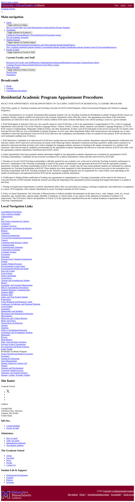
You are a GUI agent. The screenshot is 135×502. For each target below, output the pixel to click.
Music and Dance (8, 321)
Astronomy (5, 224)
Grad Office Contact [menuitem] (50, 65)
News (8, 460)
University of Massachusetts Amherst (118, 491)
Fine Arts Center (8, 271)
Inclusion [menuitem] (58, 45)
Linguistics (5, 309)
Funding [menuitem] (65, 45)
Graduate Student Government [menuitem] (39, 47)
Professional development (17, 475)
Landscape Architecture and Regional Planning (20, 304)
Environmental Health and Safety (15, 269)
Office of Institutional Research (14, 330)
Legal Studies (6, 306)
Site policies (73, 494)
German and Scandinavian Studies (15, 280)
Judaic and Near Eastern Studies (14, 297)
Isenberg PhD (7, 295)
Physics (4, 337)
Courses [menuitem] (57, 35)
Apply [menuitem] (9, 22)
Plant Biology (7, 340)
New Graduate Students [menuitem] (16, 47)
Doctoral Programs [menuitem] (46, 35)
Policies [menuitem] (72, 45)
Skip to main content (9, 2)
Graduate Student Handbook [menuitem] (64, 47)
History (4, 283)
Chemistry (5, 233)
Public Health (6, 349)
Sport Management (9, 361)
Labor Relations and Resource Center (16, 302)
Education (5, 257)
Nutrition (5, 328)
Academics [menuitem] (11, 30)
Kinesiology (6, 299)
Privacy (82, 494)
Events (9, 463)
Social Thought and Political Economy (17, 354)
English (4, 261)
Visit (116, 5)
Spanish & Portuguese (10, 358)
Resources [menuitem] (112, 47)
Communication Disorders (12, 247)
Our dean (10, 458)
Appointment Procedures (16, 91)
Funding (9, 88)
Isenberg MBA (7, 292)
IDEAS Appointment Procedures (14, 287)
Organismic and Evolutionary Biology (17, 332)
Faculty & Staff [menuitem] (12, 50)
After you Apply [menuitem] (25, 27)
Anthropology (7, 216)
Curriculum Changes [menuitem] (79, 62)
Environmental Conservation (13, 266)
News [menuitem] (8, 72)
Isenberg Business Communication (15, 290)
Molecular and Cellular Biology (14, 318)
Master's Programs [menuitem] (31, 35)
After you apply (13, 441)
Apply (123, 5)
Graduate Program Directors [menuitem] (18, 65)
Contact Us (11, 465)
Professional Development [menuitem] (17, 45)
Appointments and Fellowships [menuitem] (41, 45)
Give (130, 5)
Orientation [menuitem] (11, 75)
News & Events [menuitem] (13, 67)
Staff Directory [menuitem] (36, 65)
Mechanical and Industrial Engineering (17, 313)
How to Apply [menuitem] (12, 27)
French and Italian (8, 276)
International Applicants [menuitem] (42, 27)
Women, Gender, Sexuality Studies (15, 375)
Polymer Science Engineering (13, 344)
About (9, 456)
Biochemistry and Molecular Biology (16, 228)
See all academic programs (17, 37)
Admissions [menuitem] (57, 62)
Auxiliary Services (8, 226)
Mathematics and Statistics (12, 311)
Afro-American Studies (10, 214)
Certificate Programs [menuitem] (14, 35)
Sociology (5, 356)
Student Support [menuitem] (13, 40)
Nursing (4, 325)
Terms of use (128, 494)
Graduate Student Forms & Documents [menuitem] (92, 47)
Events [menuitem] (14, 72)
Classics (4, 240)
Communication (7, 245)
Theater (4, 366)
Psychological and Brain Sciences (15, 347)
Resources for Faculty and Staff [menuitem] (19, 62)
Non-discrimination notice (98, 494)
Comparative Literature (10, 250)
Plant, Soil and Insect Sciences (13, 342)
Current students (13, 426)
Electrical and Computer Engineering (16, 259)
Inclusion (10, 482)
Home (8, 86)
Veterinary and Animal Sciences (14, 373)
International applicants (16, 443)
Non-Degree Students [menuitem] (61, 27)
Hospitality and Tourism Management (16, 285)
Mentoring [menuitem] (66, 62)
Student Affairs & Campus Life (14, 363)
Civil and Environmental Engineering (16, 238)
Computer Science (8, 252)
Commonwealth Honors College (14, 242)
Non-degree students (14, 445)
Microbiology (6, 316)
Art (2, 219)
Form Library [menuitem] (93, 62)
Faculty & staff (12, 428)
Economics (5, 254)
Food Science (6, 273)
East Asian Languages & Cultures (15, 221)
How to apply (12, 438)
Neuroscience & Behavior (12, 323)
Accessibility (116, 494)
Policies (9, 480)
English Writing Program (11, 264)
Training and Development (12, 368)
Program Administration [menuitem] (42, 62)
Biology (4, 231)
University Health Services (12, 370)
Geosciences (6, 278)
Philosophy (5, 335)
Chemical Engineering (10, 235)
